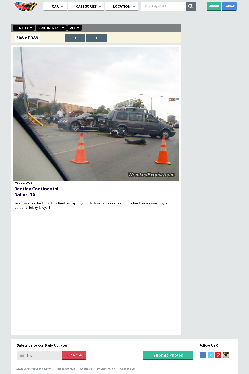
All (72, 28)
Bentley (22, 28)
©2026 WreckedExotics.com (33, 368)
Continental (49, 28)
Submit (213, 6)
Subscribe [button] (74, 355)
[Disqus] (96, 275)
